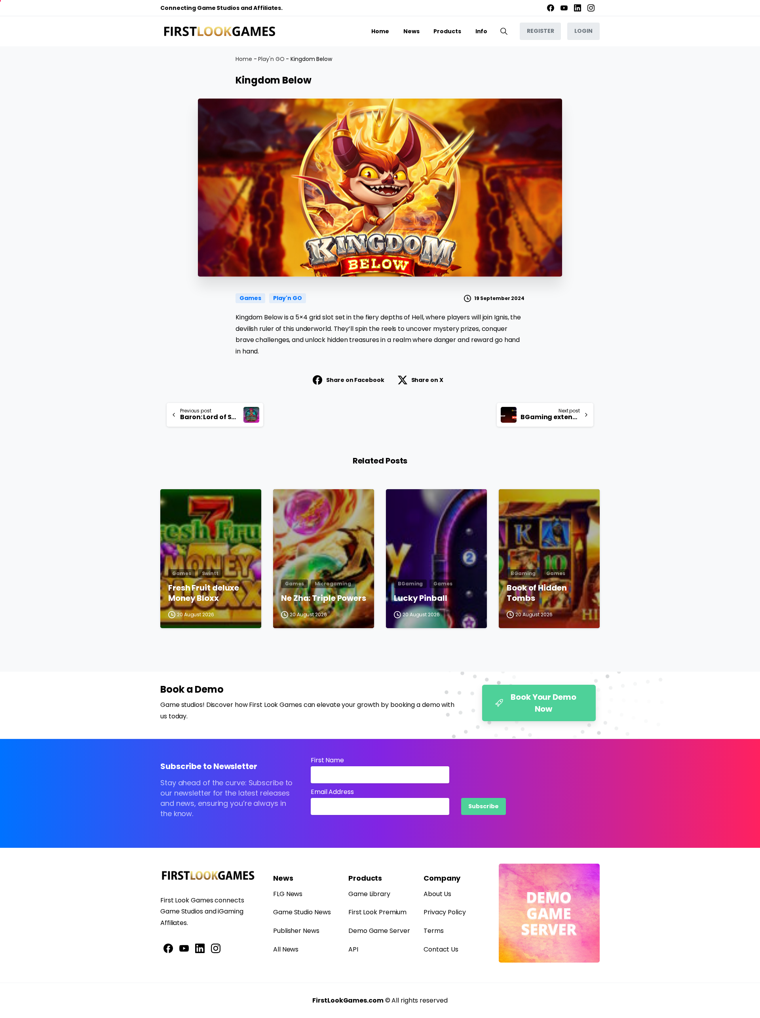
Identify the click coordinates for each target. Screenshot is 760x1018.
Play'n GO (271, 59)
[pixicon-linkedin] (200, 948)
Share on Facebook (355, 380)
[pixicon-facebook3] (168, 948)
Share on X (427, 380)
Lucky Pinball (420, 598)
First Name (327, 760)
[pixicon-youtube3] (184, 948)
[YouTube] (564, 7)
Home (244, 59)
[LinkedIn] (577, 7)
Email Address (332, 791)
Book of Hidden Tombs (537, 593)
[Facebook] (550, 7)
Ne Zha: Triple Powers (323, 598)
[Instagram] (591, 7)
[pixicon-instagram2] (216, 948)
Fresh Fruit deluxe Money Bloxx (203, 593)
